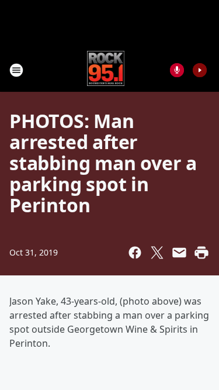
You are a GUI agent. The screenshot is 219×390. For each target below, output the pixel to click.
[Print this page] (201, 252)
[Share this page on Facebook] (135, 252)
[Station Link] (106, 70)
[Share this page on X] (157, 252)
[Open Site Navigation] (16, 70)
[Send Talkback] (177, 70)
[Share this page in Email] (179, 252)
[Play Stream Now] (200, 70)
